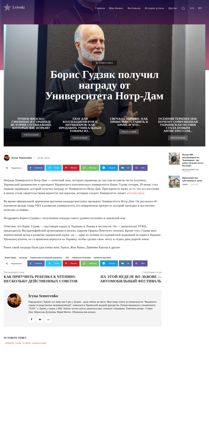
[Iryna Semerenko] (7, 158)
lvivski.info (135, 193)
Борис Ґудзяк (10, 258)
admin (185, 184)
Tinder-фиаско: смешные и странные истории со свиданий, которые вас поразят (31, 123)
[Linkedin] (40, 319)
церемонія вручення (102, 258)
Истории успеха (104, 63)
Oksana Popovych (190, 170)
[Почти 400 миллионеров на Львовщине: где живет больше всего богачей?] (174, 159)
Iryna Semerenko (21, 157)
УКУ (67, 258)
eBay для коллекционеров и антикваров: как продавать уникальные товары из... (80, 125)
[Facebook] (31, 319)
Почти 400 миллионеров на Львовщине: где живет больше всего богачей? (192, 160)
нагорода (23, 258)
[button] (183, 8)
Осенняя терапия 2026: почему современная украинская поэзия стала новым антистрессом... (178, 125)
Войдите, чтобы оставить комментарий (25, 343)
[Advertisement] (189, 240)
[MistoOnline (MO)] (48, 319)
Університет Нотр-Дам (81, 258)
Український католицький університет (46, 258)
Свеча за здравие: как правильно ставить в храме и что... (129, 121)
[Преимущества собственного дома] (174, 182)
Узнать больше (31, 135)
